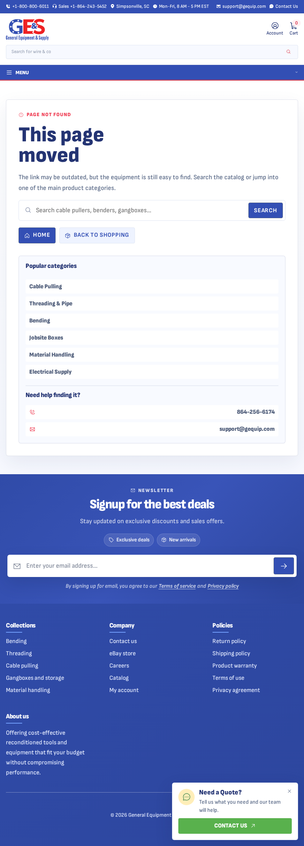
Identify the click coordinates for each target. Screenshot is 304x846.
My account (124, 690)
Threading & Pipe (50, 303)
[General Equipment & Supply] (27, 29)
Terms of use (228, 678)
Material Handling (51, 354)
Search (265, 210)
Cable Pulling (45, 286)
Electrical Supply (50, 372)
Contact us (123, 641)
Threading (19, 653)
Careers (119, 665)
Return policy (229, 641)
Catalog (119, 678)
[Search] (288, 52)
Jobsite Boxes (46, 337)
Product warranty (234, 665)
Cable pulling (22, 665)
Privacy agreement (236, 690)
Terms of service (177, 586)
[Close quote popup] (289, 791)
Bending (39, 320)
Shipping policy (231, 653)
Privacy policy (223, 586)
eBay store (122, 653)
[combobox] (146, 52)
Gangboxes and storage (35, 678)
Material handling (28, 690)
